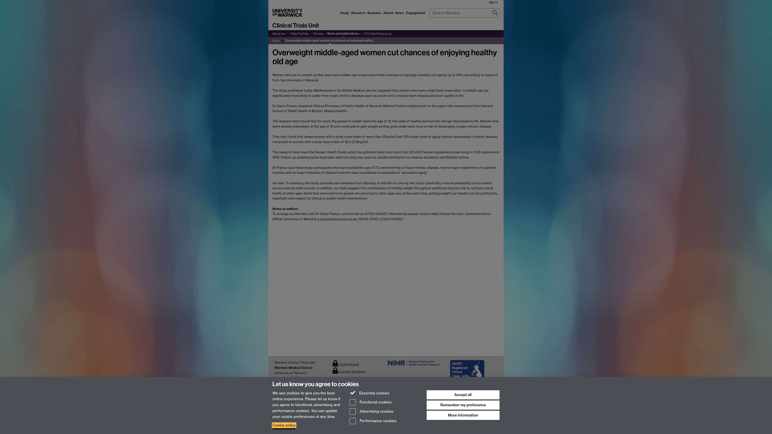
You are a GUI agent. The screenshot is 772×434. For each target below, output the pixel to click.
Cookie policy (284, 425)
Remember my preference (463, 405)
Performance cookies (378, 421)
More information (463, 415)
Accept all (463, 394)
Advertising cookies (376, 411)
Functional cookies (375, 402)
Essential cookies (373, 393)
